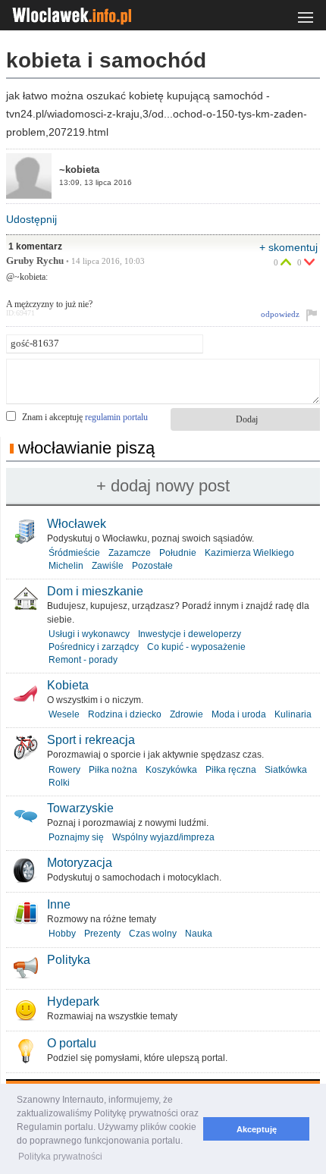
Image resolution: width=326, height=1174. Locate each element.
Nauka (198, 933)
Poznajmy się (76, 837)
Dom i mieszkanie (95, 591)
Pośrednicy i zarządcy (94, 647)
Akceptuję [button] (257, 1129)
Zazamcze (129, 553)
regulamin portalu (116, 417)
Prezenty (102, 933)
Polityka (68, 959)
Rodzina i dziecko (124, 714)
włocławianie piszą (86, 447)
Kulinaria (293, 714)
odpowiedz (280, 314)
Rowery (64, 769)
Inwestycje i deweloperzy (189, 634)
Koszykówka (171, 769)
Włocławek (76, 523)
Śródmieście (74, 553)
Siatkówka (286, 769)
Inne (59, 904)
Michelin (66, 565)
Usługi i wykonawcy (89, 634)
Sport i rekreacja (91, 739)
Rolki (59, 782)
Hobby (62, 933)
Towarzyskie (80, 808)
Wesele (64, 714)
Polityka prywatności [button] (60, 1156)
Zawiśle (108, 565)
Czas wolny (153, 933)
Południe (177, 553)
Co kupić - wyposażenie (196, 647)
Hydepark (73, 1001)
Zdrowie (186, 714)
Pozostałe (152, 565)
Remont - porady (83, 659)
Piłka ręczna (230, 769)
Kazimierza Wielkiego (249, 553)
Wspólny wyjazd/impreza (163, 837)
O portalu (71, 1043)
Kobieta (68, 685)
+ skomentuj (288, 247)
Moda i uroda (239, 714)
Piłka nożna (113, 769)
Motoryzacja (79, 862)
